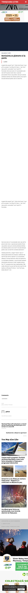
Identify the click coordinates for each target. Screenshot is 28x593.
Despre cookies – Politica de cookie (10, 526)
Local (2, 403)
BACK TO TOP (6, 523)
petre (5, 61)
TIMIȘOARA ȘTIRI (9, 2)
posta (2, 404)
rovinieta (6, 404)
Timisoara (10, 404)
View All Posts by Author (6, 415)
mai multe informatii (12, 589)
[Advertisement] (14, 36)
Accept (21, 589)
